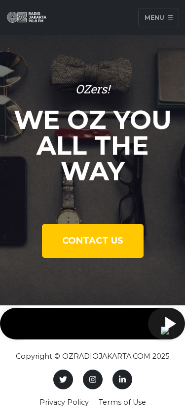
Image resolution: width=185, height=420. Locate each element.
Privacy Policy (64, 402)
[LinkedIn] (122, 379)
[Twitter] (63, 379)
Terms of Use (122, 402)
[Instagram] (93, 379)
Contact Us (92, 240)
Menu (155, 17)
